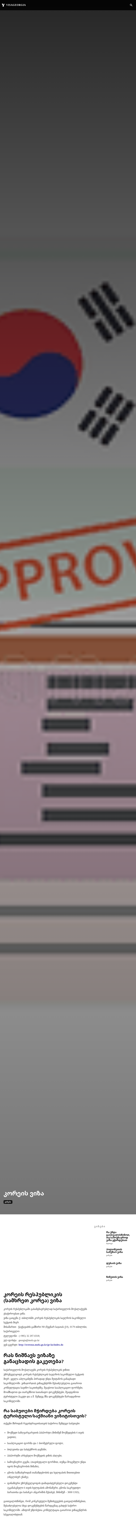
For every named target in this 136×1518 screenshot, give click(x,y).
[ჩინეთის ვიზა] (99, 1281)
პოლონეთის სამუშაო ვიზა (114, 1251)
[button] (131, 5)
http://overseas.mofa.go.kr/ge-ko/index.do (41, 1344)
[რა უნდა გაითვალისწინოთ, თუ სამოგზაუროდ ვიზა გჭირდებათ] (99, 1236)
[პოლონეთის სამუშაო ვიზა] (99, 1253)
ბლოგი (109, 1243)
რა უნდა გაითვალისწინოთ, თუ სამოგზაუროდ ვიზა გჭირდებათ (118, 1236)
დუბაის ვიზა (114, 1263)
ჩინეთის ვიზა (114, 1277)
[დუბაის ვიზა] (99, 1267)
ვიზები (8, 1202)
